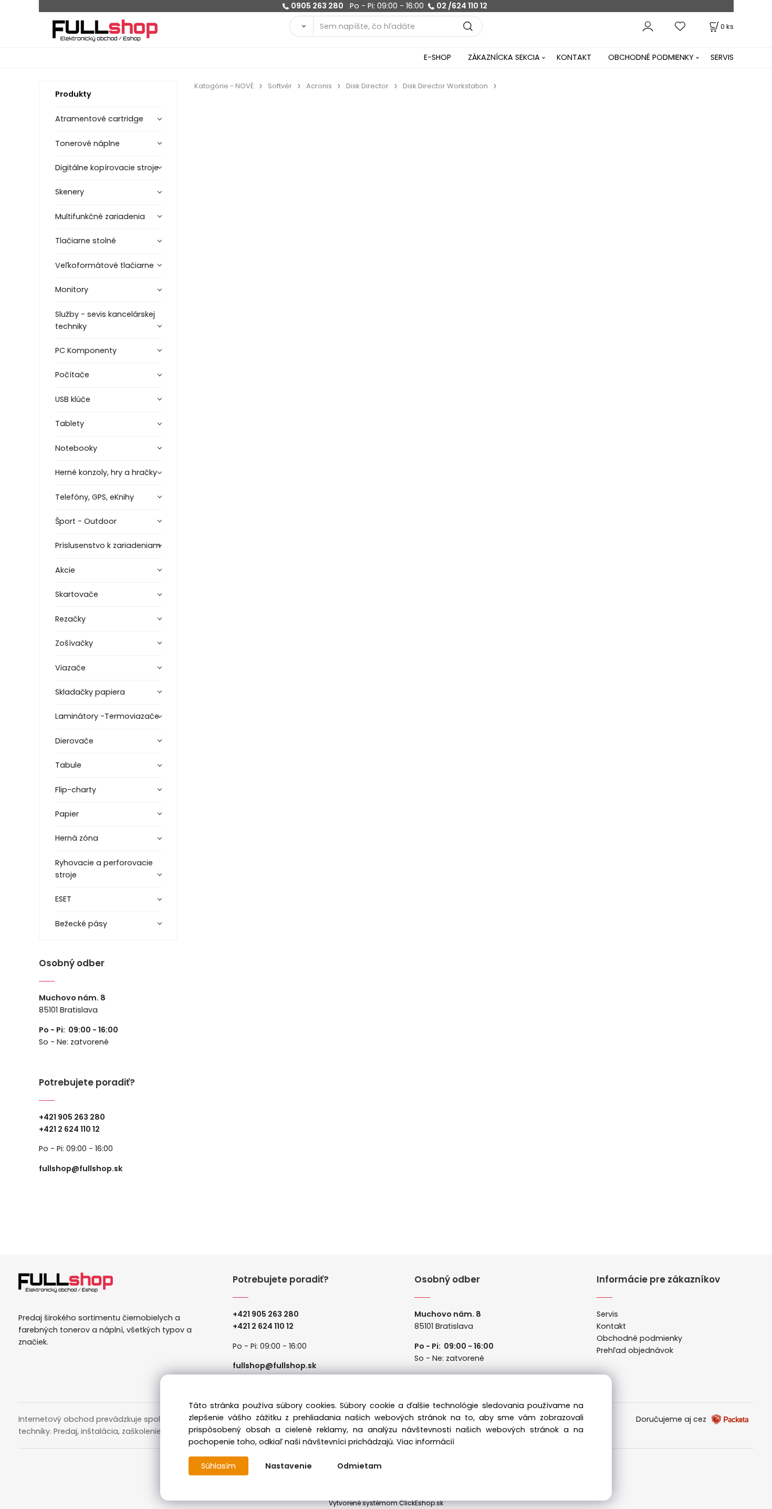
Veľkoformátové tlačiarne (104, 265)
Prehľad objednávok (635, 1350)
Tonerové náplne (87, 143)
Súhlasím (218, 1466)
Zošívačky (74, 643)
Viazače (70, 668)
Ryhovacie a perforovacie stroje (104, 868)
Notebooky (76, 448)
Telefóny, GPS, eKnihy (94, 497)
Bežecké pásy (81, 923)
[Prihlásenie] (648, 26)
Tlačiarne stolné (85, 240)
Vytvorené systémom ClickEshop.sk (386, 1502)
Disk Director (367, 86)
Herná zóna (76, 838)
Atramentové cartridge (99, 118)
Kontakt (611, 1326)
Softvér (280, 86)
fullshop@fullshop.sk (80, 1168)
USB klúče (72, 399)
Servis (607, 1314)
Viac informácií (425, 1441)
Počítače (72, 374)
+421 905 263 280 (72, 1117)
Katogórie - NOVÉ (224, 86)
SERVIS (722, 57)
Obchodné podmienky (639, 1338)
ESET (63, 899)
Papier (67, 814)
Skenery (69, 192)
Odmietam (359, 1466)
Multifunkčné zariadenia (100, 216)
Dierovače (74, 741)
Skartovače (76, 594)
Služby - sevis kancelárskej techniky (105, 320)
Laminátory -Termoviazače (107, 716)
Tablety (69, 423)
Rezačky (70, 619)
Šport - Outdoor (86, 521)
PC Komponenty (86, 350)
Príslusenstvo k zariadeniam (108, 545)
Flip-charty (75, 789)
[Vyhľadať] (301, 26)
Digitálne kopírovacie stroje (107, 167)
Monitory (71, 289)
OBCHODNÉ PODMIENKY (651, 57)
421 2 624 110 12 (72, 1129)
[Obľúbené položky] (680, 26)
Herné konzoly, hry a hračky (106, 472)
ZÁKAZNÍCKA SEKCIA (504, 57)
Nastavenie (288, 1466)
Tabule (68, 765)
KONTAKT (574, 57)
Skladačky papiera (90, 692)
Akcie (65, 570)
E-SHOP (437, 57)
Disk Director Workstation (445, 86)
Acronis (319, 86)
